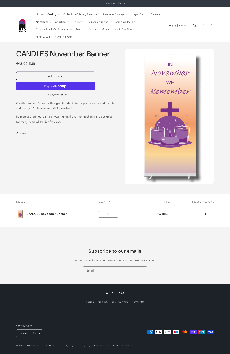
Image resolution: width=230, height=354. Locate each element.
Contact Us (138, 302)
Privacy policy (83, 345)
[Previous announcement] (17, 3)
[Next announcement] (213, 3)
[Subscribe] (143, 270)
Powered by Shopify (46, 345)
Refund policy (66, 345)
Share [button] (23, 133)
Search (90, 302)
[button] (53, 14)
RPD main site (120, 302)
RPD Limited (31, 345)
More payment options (56, 94)
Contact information (122, 345)
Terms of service (101, 345)
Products (103, 302)
